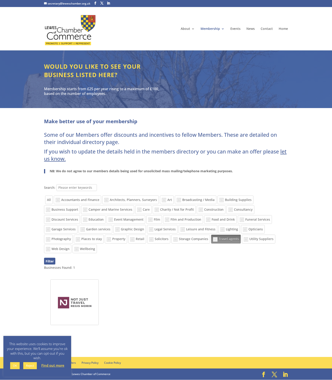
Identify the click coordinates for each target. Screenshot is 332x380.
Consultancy (243, 209)
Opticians (255, 229)
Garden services (98, 229)
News (250, 29)
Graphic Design (132, 229)
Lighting (232, 229)
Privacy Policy (90, 363)
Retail (140, 239)
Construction (214, 209)
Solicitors (161, 239)
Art (169, 200)
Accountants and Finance (80, 200)
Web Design (60, 249)
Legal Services (165, 229)
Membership (210, 29)
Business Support (64, 209)
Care (146, 209)
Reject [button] (30, 365)
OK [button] (15, 365)
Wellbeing (87, 249)
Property (118, 239)
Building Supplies (238, 200)
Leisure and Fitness (200, 229)
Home (283, 29)
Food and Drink (223, 219)
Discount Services (64, 219)
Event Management (128, 219)
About (185, 29)
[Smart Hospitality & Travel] (74, 302)
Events (235, 29)
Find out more (52, 365)
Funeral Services (257, 219)
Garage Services (63, 229)
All (49, 200)
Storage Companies (193, 239)
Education (96, 219)
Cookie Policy (112, 363)
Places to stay (91, 239)
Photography (61, 239)
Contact (267, 29)
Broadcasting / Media (198, 200)
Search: (49, 187)
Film (157, 219)
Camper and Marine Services (110, 209)
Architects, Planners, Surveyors (133, 200)
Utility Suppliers (261, 239)
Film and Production (186, 219)
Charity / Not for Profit (177, 209)
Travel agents (229, 239)
